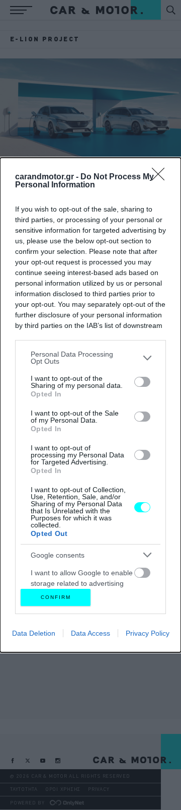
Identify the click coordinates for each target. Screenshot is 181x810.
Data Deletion (33, 633)
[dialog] (90, 405)
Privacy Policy (147, 633)
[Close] (161, 177)
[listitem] (90, 358)
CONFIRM (56, 597)
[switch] (142, 382)
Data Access (90, 633)
